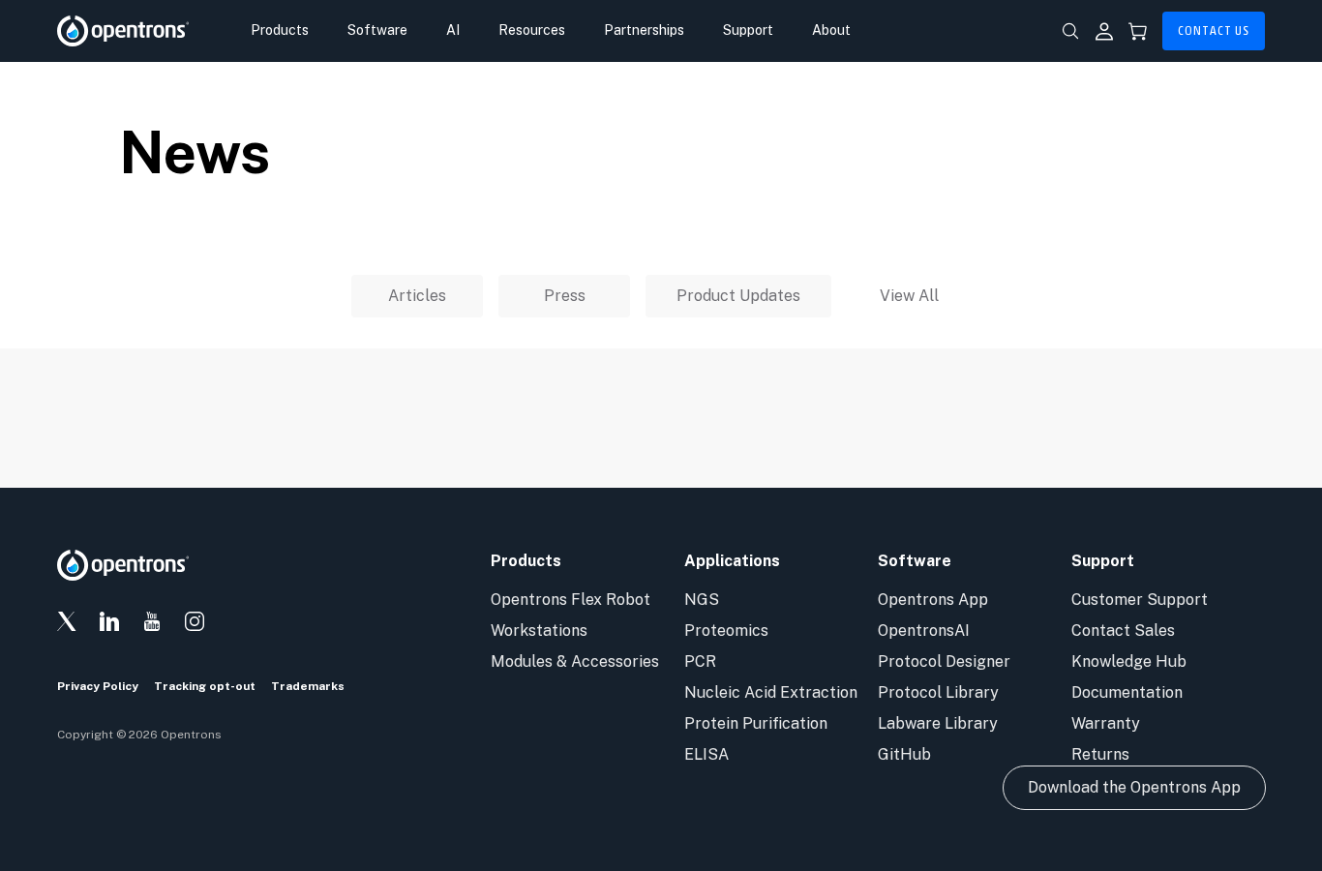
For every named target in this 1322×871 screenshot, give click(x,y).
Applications (732, 561)
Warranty (1105, 723)
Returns (1100, 754)
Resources (531, 30)
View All (909, 295)
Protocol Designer (944, 661)
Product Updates (738, 295)
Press (565, 295)
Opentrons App (933, 599)
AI (453, 30)
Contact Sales (1123, 630)
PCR (700, 661)
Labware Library (938, 723)
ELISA (706, 754)
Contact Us (1213, 31)
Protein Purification (755, 723)
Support (748, 30)
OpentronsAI (924, 630)
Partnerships (644, 30)
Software (377, 30)
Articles (417, 295)
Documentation (1127, 692)
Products (280, 30)
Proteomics (726, 630)
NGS (701, 599)
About (831, 30)
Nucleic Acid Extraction (770, 692)
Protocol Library (938, 692)
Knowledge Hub (1129, 661)
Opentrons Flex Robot (570, 599)
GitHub (904, 754)
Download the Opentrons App (1134, 787)
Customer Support (1139, 599)
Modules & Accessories (575, 661)
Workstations (539, 630)
